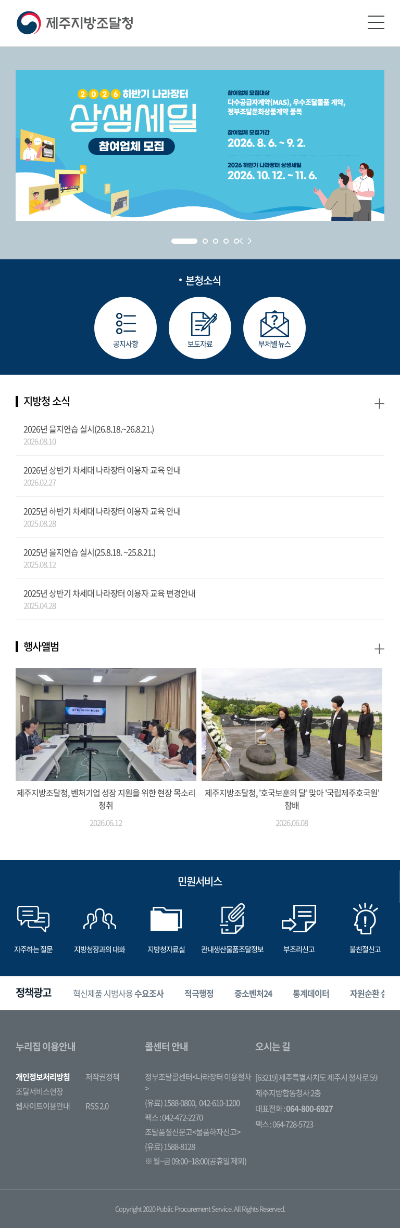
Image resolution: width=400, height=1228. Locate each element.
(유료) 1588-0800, (170, 1102)
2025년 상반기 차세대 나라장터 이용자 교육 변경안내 (109, 593)
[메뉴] (376, 22)
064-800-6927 (309, 1108)
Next (250, 241)
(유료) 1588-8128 (170, 1146)
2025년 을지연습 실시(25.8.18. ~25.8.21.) (89, 552)
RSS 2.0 (96, 1106)
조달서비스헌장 (39, 1091)
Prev (241, 241)
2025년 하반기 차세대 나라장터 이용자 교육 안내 (102, 511)
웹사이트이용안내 (43, 1106)
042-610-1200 (219, 1102)
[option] (118, 993)
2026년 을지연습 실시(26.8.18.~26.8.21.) (88, 428)
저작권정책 (102, 1076)
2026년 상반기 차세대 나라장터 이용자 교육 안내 (102, 470)
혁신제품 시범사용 (118, 993)
